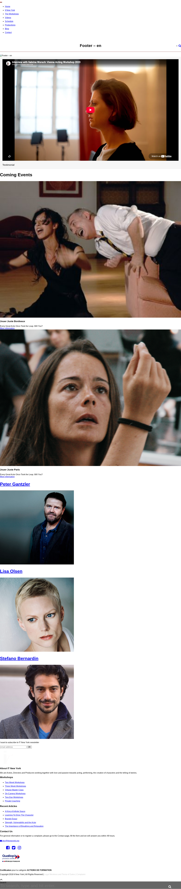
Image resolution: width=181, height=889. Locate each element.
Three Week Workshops (15, 786)
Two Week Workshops (15, 782)
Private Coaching (12, 801)
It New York (10, 10)
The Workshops (12, 14)
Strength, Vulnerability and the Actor (20, 822)
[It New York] (6, 763)
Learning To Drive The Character (19, 815)
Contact (8, 32)
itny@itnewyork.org (10, 841)
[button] (168, 886)
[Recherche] (180, 46)
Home (7, 6)
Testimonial (8, 165)
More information (7, 328)
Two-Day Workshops (14, 797)
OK (29, 747)
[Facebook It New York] (7, 848)
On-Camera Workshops (15, 794)
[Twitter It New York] (13, 848)
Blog (7, 29)
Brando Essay (11, 819)
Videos (8, 18)
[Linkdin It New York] (19, 848)
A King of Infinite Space (15, 811)
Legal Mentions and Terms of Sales (59, 874)
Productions (10, 25)
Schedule (9, 21)
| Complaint (80, 874)
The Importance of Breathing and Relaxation (24, 826)
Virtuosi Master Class (14, 790)
